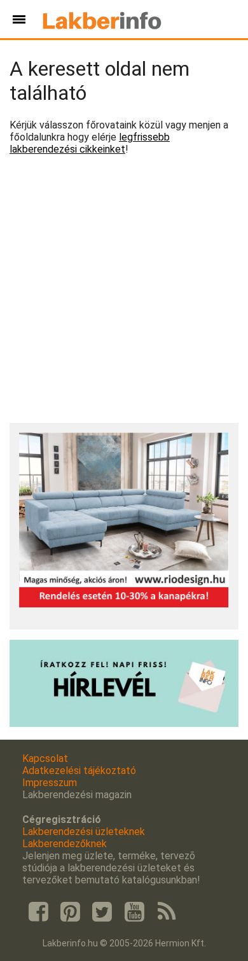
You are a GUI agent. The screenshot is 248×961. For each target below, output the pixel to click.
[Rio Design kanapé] (124, 604)
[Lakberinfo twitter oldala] (102, 912)
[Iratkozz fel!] (124, 723)
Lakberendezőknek (64, 844)
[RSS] (167, 912)
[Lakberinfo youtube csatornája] (134, 912)
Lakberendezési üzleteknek (83, 832)
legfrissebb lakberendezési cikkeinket (90, 143)
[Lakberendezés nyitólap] (102, 19)
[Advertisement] (124, 289)
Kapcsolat (45, 758)
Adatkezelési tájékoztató (79, 770)
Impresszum (49, 783)
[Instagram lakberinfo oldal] (70, 912)
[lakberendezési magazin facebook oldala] (38, 912)
